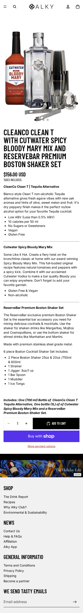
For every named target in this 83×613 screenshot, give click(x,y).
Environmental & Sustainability (25, 512)
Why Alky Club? (15, 507)
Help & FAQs (13, 536)
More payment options (41, 446)
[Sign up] (74, 602)
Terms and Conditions (19, 565)
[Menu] (5, 7)
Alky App (10, 547)
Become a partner (16, 581)
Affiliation (10, 541)
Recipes (9, 502)
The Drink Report (16, 497)
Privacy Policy (14, 570)
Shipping (10, 576)
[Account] (68, 7)
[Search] (14, 7)
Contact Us (12, 531)
